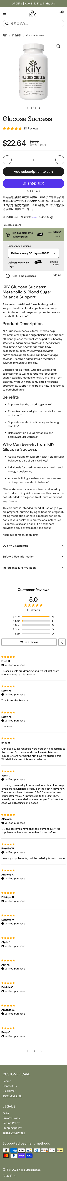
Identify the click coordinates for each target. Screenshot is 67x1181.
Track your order (12, 1095)
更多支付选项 (33, 191)
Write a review (29, 642)
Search (7, 1081)
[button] (7, 159)
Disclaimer (9, 1091)
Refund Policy (11, 1123)
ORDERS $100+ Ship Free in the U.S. (33, 3)
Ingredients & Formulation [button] (19, 567)
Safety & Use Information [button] (18, 556)
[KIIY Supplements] (33, 13)
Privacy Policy (11, 1118)
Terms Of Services (14, 1133)
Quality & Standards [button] (15, 545)
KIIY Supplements (29, 1170)
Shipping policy (12, 1128)
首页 (5, 35)
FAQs (6, 1113)
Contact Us (10, 1086)
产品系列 (16, 35)
